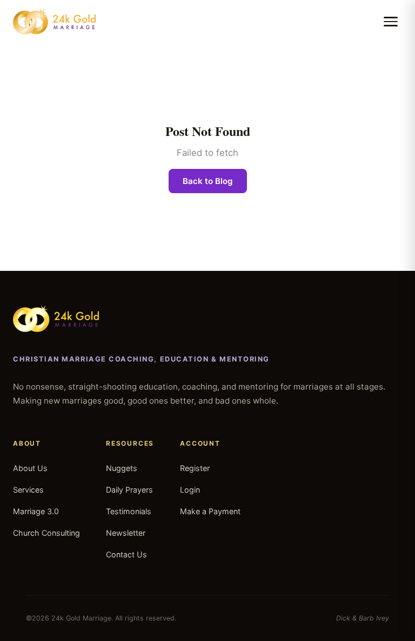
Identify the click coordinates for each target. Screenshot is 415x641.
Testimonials (128, 511)
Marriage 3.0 (36, 511)
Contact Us (126, 554)
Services (28, 489)
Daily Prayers (129, 489)
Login (190, 489)
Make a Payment (210, 511)
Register (195, 468)
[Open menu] (390, 21)
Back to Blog (208, 181)
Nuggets (121, 468)
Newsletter (125, 532)
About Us (30, 468)
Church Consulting (46, 532)
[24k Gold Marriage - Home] (54, 22)
